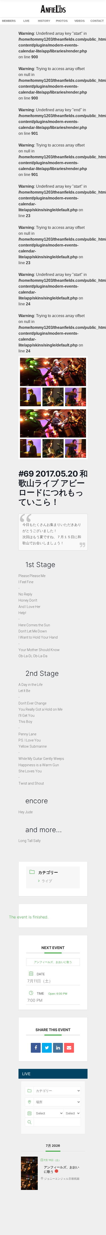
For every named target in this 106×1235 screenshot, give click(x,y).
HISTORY (44, 20)
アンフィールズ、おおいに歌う (53, 962)
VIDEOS (79, 20)
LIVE (26, 20)
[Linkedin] (58, 1048)
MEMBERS (9, 20)
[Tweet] (47, 1048)
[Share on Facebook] (36, 1048)
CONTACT (97, 20)
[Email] (69, 1048)
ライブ (47, 881)
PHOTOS (62, 20)
